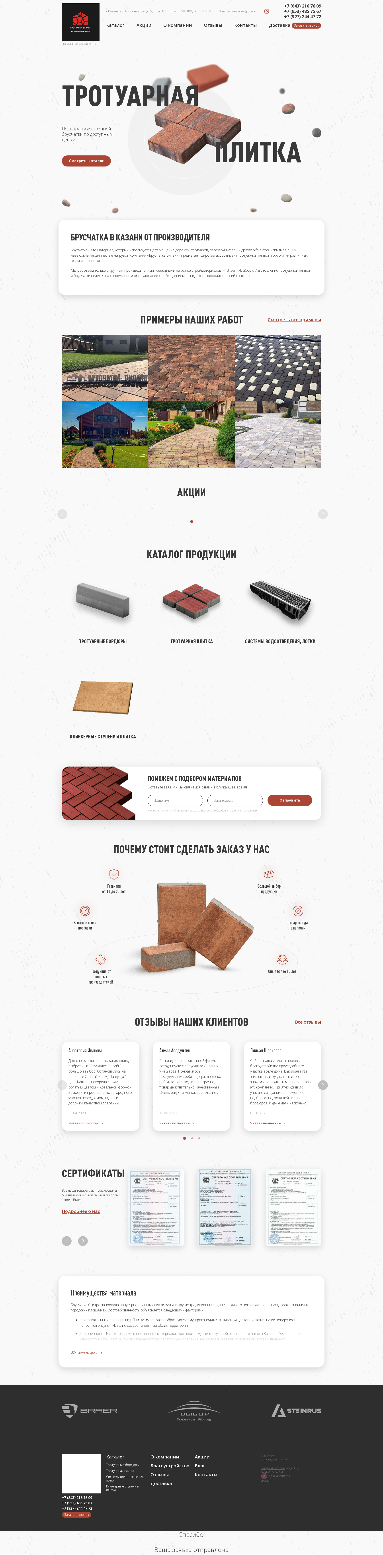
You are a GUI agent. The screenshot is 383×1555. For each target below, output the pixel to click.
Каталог (115, 25)
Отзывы (213, 25)
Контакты (245, 25)
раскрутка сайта (272, 1472)
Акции (144, 25)
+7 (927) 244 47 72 (302, 16)
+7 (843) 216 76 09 (302, 6)
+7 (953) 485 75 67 (302, 11)
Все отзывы (308, 1022)
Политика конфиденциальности (276, 1457)
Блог (200, 1465)
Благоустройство (169, 1465)
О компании (177, 25)
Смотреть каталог (86, 160)
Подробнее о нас (81, 1211)
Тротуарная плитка (120, 1471)
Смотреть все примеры (294, 319)
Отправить (289, 800)
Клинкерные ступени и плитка (122, 1488)
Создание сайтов (273, 1468)
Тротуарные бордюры (122, 1465)
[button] (191, 521)
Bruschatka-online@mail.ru (238, 11)
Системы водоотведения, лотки (125, 1479)
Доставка (279, 25)
